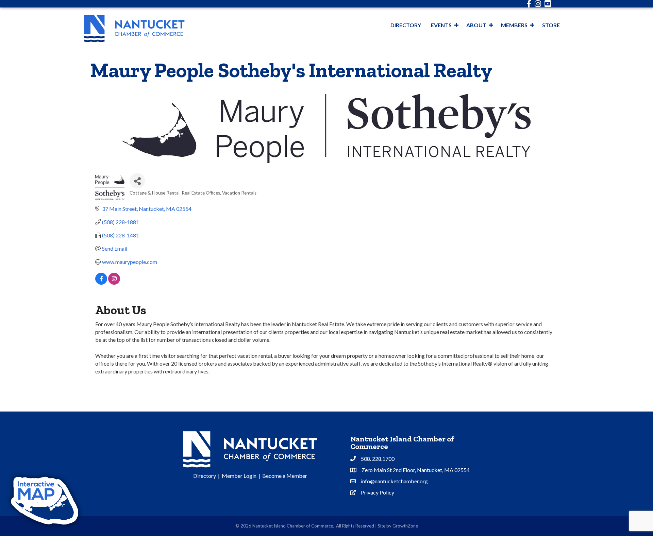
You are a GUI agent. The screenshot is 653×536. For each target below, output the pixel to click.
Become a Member (284, 475)
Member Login (239, 475)
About (476, 25)
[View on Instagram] (114, 282)
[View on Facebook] (101, 282)
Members (514, 25)
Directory (405, 25)
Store (551, 25)
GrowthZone (405, 526)
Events (441, 25)
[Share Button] (137, 180)
